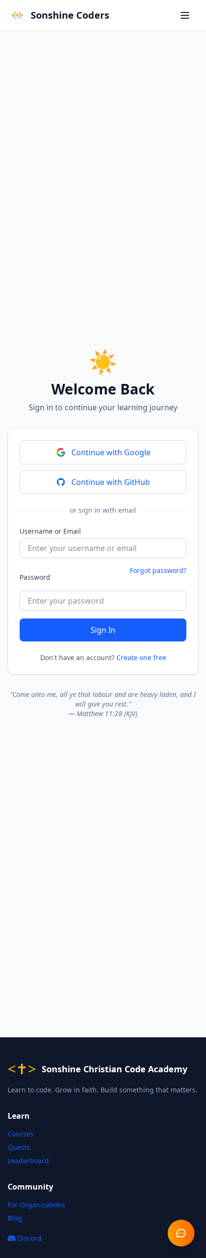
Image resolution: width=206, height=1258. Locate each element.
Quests (19, 1147)
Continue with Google (110, 452)
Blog (15, 1218)
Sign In (103, 630)
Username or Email (50, 531)
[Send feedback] (181, 1233)
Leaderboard (28, 1160)
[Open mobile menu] (186, 15)
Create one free (141, 657)
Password (35, 577)
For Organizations (36, 1204)
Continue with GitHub (110, 482)
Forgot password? (158, 570)
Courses (21, 1133)
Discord (37, 1240)
